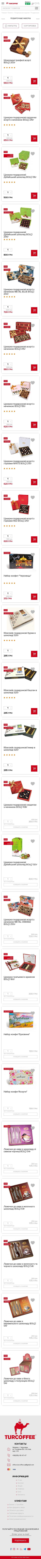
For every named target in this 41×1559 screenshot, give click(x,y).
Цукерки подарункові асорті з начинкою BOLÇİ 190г (19, 405)
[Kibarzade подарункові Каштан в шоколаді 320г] (20, 681)
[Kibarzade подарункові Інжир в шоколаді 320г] (20, 740)
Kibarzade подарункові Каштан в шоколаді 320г (20, 691)
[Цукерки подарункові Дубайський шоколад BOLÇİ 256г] (20, 229)
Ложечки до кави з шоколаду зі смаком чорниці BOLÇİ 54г (20, 1150)
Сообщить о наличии (20, 827)
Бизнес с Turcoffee (16, 1505)
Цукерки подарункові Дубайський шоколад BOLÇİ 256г (18, 234)
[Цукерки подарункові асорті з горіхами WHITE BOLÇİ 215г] (20, 458)
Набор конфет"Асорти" (15, 1091)
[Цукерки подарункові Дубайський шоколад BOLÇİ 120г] (20, 859)
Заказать (20, 813)
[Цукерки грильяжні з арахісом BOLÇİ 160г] (20, 974)
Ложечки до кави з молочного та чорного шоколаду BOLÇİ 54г (20, 1265)
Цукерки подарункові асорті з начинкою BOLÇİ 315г (19, 347)
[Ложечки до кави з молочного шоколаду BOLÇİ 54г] (20, 1203)
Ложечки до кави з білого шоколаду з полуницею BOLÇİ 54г (19, 1381)
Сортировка (30, 26)
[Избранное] (36, 3)
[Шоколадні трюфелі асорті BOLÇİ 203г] (20, 57)
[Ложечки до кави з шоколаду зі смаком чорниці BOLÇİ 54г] (20, 1146)
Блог (19, 1492)
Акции (20, 1486)
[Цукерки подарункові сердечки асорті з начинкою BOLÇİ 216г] (20, 114)
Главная (4, 13)
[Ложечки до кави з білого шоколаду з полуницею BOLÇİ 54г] (20, 1376)
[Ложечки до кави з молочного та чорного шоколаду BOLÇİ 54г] (20, 1261)
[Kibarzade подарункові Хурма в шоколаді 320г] (20, 630)
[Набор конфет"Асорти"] (20, 1089)
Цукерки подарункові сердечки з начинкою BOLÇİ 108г (20, 806)
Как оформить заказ (17, 1507)
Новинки (21, 1489)
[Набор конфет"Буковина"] (20, 1031)
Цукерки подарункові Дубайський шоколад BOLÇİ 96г (20, 176)
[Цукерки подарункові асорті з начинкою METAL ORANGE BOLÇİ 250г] (20, 917)
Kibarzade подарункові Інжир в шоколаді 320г (19, 748)
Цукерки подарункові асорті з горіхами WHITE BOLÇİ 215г (19, 462)
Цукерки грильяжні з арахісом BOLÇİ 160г (19, 978)
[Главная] (12, 3)
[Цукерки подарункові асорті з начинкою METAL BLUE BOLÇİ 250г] (20, 286)
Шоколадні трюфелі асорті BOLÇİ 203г (17, 61)
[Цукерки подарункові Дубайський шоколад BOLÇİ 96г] (20, 172)
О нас (20, 1480)
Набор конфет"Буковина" (17, 1034)
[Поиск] (38, 3)
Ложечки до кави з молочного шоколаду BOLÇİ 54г (19, 1207)
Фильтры (12, 26)
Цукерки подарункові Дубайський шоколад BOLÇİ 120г (20, 863)
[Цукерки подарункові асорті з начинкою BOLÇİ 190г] (20, 401)
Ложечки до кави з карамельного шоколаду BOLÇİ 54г (20, 1323)
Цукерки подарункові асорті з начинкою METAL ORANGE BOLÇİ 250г (19, 922)
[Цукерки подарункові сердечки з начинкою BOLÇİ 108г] (20, 802)
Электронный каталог (17, 1519)
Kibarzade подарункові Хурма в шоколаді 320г (20, 634)
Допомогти (27, 2)
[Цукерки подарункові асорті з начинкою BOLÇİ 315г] (20, 344)
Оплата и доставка (16, 1510)
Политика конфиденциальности (21, 1516)
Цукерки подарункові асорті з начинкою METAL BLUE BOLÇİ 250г (19, 291)
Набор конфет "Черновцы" (17, 576)
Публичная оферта (16, 1513)
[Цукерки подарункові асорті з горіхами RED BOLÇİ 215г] (20, 515)
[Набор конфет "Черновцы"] (20, 573)
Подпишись (20, 1541)
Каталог (10, 13)
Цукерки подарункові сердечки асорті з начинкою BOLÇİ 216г (20, 118)
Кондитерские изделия (22, 13)
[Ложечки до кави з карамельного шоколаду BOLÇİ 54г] (20, 1318)
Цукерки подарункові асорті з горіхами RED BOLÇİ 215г (19, 519)
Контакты (21, 1495)
